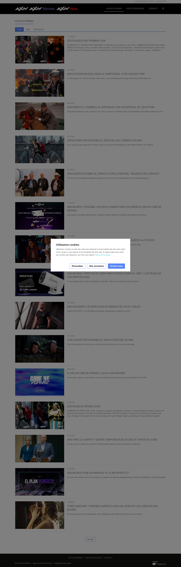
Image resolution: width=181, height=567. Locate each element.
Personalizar (77, 266)
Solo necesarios (96, 266)
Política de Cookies (102, 255)
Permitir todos (116, 266)
